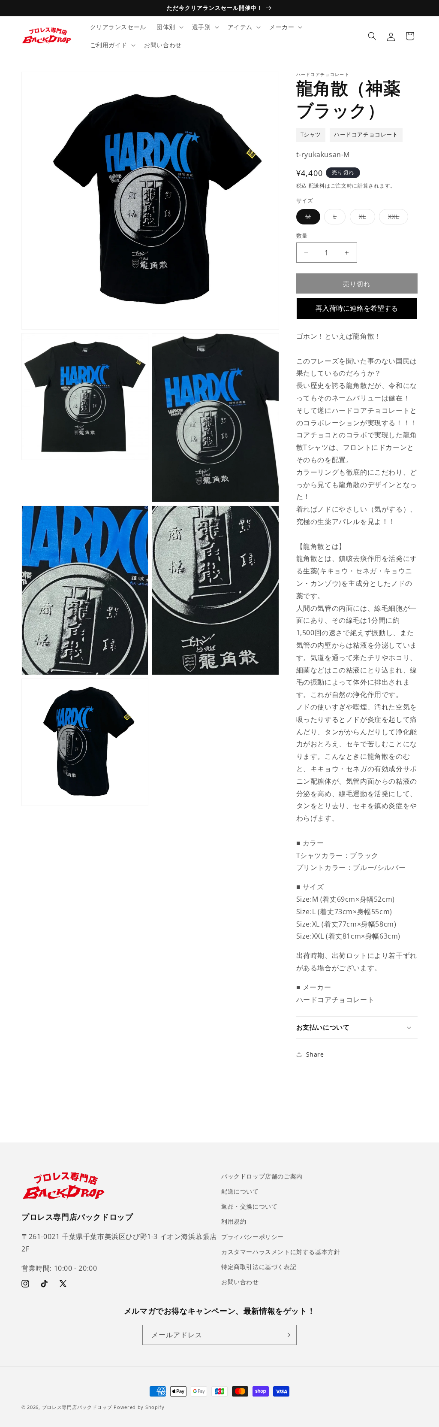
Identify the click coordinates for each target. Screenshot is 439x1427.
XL (365, 218)
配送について (240, 1191)
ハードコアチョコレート (366, 134)
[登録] (286, 1335)
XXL (396, 218)
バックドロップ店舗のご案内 (262, 1176)
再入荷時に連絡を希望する (357, 308)
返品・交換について (249, 1206)
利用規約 (233, 1221)
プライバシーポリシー (252, 1237)
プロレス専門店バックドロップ (77, 1407)
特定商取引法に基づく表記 (258, 1267)
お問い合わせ (240, 1282)
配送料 (317, 185)
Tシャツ (311, 134)
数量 (302, 235)
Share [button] (315, 1054)
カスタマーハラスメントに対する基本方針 (280, 1252)
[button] (169, 27)
